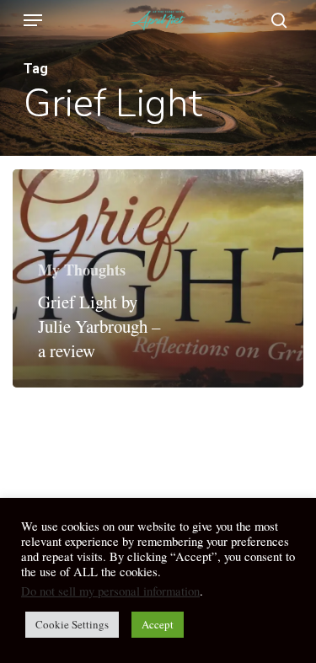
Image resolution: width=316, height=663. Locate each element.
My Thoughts (82, 270)
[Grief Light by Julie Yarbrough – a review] (158, 278)
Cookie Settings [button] (72, 624)
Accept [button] (158, 624)
